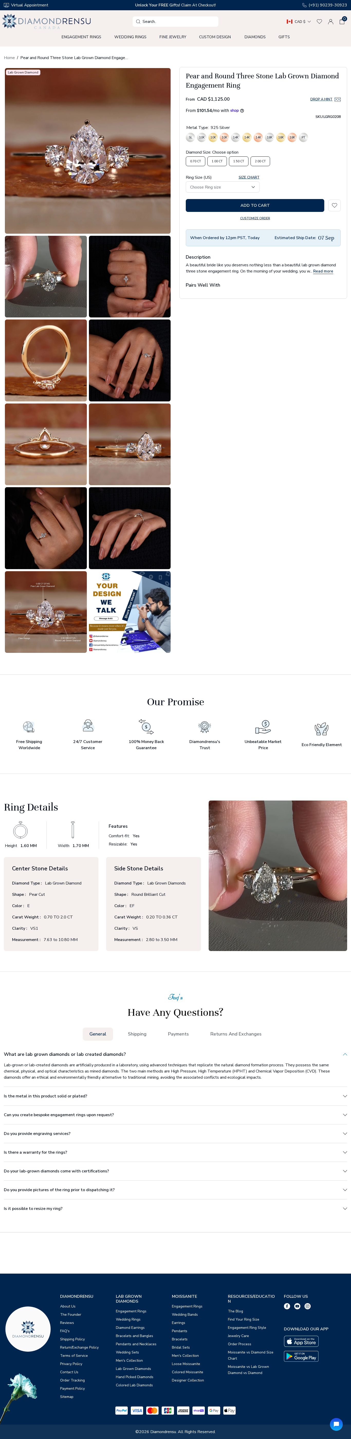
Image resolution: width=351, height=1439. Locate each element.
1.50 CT (238, 161)
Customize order (255, 218)
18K (269, 138)
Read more (323, 271)
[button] (342, 21)
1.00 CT (217, 161)
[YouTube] (297, 1306)
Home (9, 58)
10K (201, 138)
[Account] (330, 21)
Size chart (249, 177)
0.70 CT (195, 161)
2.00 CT (260, 161)
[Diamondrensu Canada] (47, 22)
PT (303, 138)
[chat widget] (336, 1424)
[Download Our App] (301, 1341)
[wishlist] (319, 21)
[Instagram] (307, 1306)
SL (190, 138)
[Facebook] (287, 1306)
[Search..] (138, 21)
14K (235, 138)
